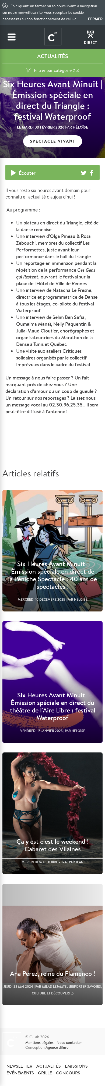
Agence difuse (57, 1047)
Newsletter (19, 1066)
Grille (45, 1073)
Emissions (76, 1066)
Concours (68, 1073)
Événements (20, 1073)
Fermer (95, 19)
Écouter (27, 173)
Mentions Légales (39, 1042)
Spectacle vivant (52, 141)
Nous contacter (69, 1042)
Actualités (48, 1066)
